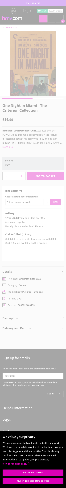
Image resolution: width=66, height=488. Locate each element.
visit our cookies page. (15, 463)
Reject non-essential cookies (33, 481)
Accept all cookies (33, 472)
